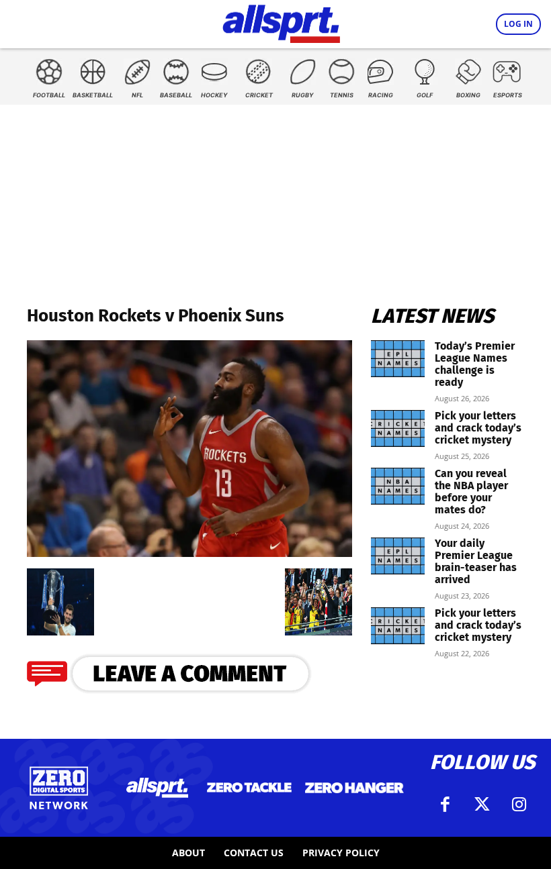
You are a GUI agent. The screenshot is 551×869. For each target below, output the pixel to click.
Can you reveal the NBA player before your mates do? (471, 491)
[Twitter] (482, 804)
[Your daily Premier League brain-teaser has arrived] (398, 556)
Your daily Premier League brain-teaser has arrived (476, 561)
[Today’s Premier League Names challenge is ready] (398, 358)
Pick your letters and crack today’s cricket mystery (478, 427)
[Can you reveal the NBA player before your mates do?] (398, 486)
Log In (518, 24)
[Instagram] (519, 804)
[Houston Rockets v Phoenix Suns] (189, 552)
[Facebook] (445, 804)
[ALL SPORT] (281, 21)
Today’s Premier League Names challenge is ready (475, 364)
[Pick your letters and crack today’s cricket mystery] (398, 428)
